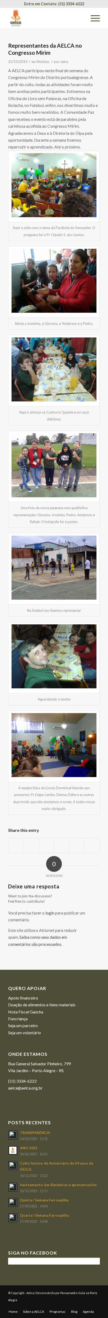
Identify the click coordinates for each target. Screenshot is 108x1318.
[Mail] (96, 1306)
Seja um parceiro (23, 1025)
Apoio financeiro (23, 997)
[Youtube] (88, 1306)
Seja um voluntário (24, 1032)
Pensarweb (67, 1293)
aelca (64, 61)
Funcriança (18, 1018)
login (49, 912)
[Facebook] (80, 1306)
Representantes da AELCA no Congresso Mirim (45, 49)
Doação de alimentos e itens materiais (41, 1004)
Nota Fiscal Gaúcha (25, 1011)
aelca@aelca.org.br (25, 1087)
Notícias (43, 61)
